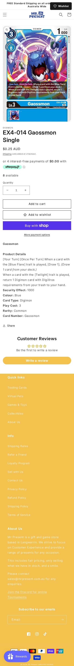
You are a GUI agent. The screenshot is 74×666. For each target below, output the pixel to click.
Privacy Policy (17, 489)
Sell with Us (15, 471)
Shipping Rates (18, 446)
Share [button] (11, 325)
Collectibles (15, 413)
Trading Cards (17, 387)
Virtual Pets (15, 396)
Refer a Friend (17, 454)
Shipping (7, 154)
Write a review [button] (37, 360)
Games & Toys (17, 404)
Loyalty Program (19, 463)
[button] (5, 14)
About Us (14, 422)
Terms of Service (19, 514)
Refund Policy (17, 497)
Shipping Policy (18, 506)
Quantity (8, 182)
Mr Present (33, 664)
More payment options (37, 234)
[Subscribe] (62, 619)
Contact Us (15, 480)
